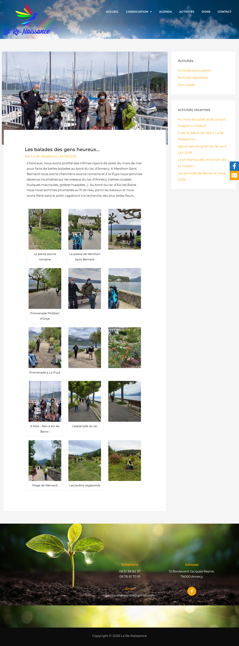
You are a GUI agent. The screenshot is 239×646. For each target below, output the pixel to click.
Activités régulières (193, 77)
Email (129, 589)
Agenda (165, 11)
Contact (225, 11)
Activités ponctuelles (194, 70)
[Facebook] (234, 166)
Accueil (112, 11)
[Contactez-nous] (234, 175)
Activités (186, 11)
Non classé (186, 85)
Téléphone (130, 564)
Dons (206, 11)
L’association (137, 11)
